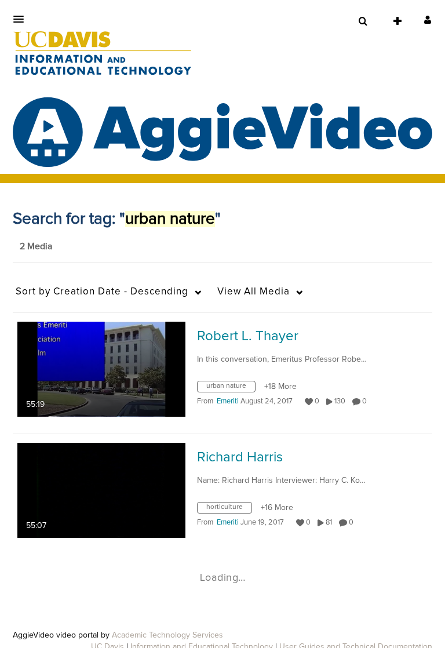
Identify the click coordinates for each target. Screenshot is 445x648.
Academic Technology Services (167, 635)
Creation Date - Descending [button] (102, 292)
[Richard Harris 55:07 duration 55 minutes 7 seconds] (101, 490)
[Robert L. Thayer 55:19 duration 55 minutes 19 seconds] (101, 369)
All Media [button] (253, 292)
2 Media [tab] (36, 246)
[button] (22, 19)
